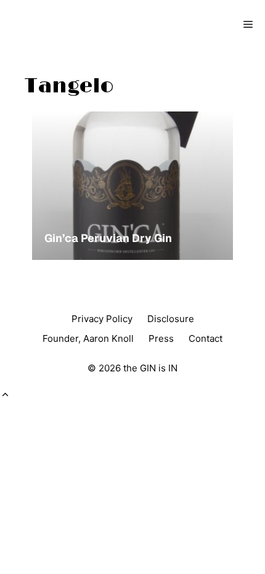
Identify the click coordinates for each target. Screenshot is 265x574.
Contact (205, 338)
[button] (5, 395)
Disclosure (170, 319)
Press (161, 338)
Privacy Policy (101, 319)
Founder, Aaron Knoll (88, 338)
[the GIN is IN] (52, 24)
